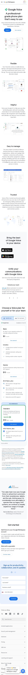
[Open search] (24, 2)
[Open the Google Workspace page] (9, 2)
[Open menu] (2, 2)
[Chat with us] (23, 671)
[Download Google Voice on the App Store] (7, 250)
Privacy (3, 672)
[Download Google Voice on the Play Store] (7, 256)
